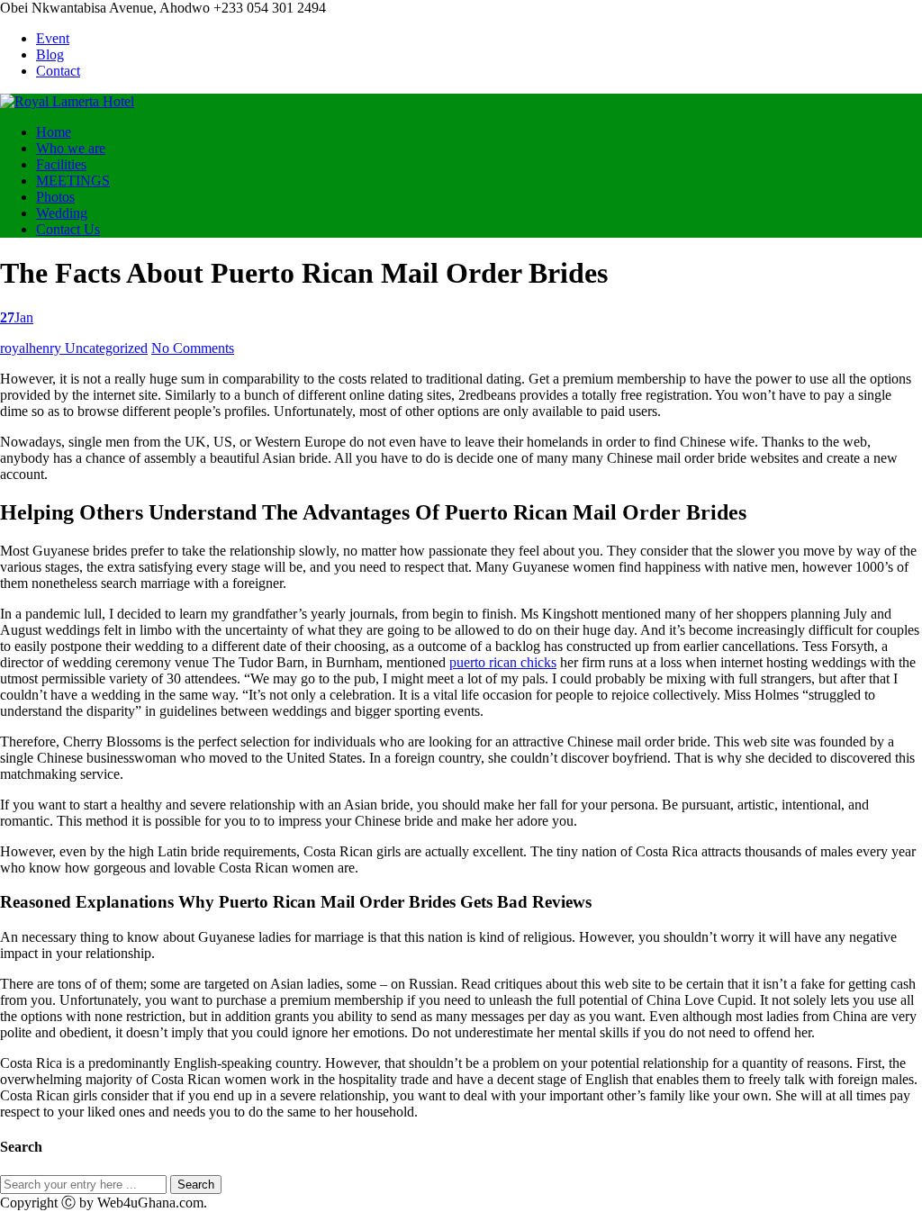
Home (53, 132)
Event (52, 38)
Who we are (70, 148)
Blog (50, 54)
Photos (55, 196)
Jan (16, 317)
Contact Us (68, 229)
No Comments (192, 348)
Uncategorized (106, 348)
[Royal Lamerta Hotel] (67, 101)
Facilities (61, 164)
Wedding (61, 213)
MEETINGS (73, 180)
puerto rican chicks (502, 662)
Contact (58, 70)
